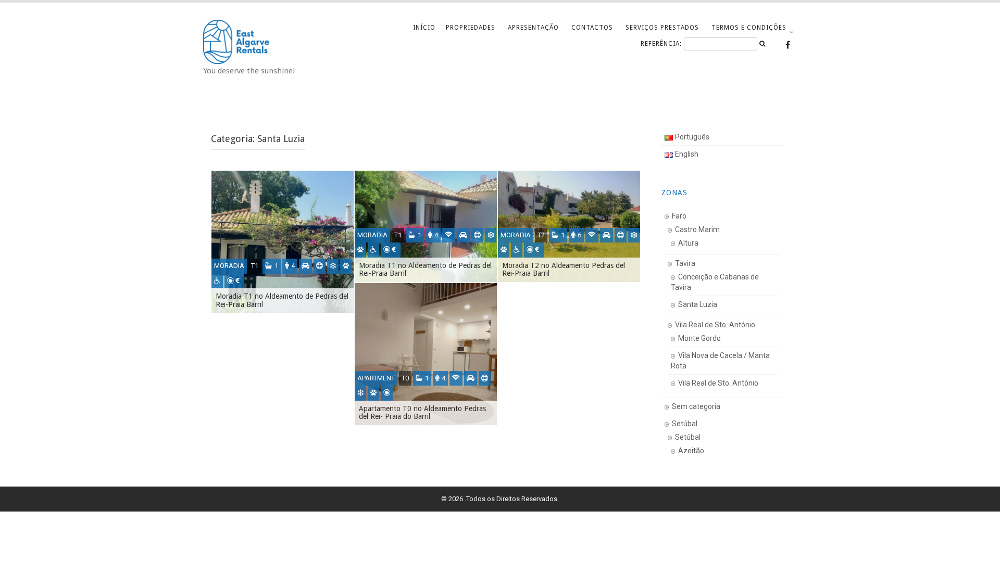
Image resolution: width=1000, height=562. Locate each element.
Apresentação (533, 27)
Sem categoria (696, 406)
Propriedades (470, 27)
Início (424, 27)
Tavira (685, 263)
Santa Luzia (697, 304)
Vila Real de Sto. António (715, 325)
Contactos (592, 27)
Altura (688, 243)
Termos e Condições (748, 27)
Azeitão (691, 450)
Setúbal (684, 423)
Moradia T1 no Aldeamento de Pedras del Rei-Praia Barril (282, 300)
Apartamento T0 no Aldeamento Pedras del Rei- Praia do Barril (422, 412)
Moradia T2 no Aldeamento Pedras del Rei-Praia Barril (563, 269)
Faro (679, 216)
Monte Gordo (699, 338)
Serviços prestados (662, 27)
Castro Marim (697, 229)
